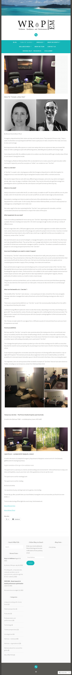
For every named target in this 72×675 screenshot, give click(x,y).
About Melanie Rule (9, 506)
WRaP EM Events (53, 42)
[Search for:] (13, 547)
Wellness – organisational (11, 643)
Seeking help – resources (32, 51)
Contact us (52, 46)
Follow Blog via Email (36, 542)
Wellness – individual (10, 639)
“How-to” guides (26, 42)
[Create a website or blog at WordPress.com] (36, 672)
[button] (20, 115)
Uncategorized (8, 634)
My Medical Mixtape (9, 565)
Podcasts (6, 613)
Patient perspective (9, 609)
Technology (7, 625)
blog (15, 42)
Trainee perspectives (10, 629)
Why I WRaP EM (8, 655)
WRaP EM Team (39, 46)
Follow (30, 563)
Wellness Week (24, 46)
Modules (40, 42)
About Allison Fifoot (9, 510)
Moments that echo (9, 590)
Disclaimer (48, 51)
